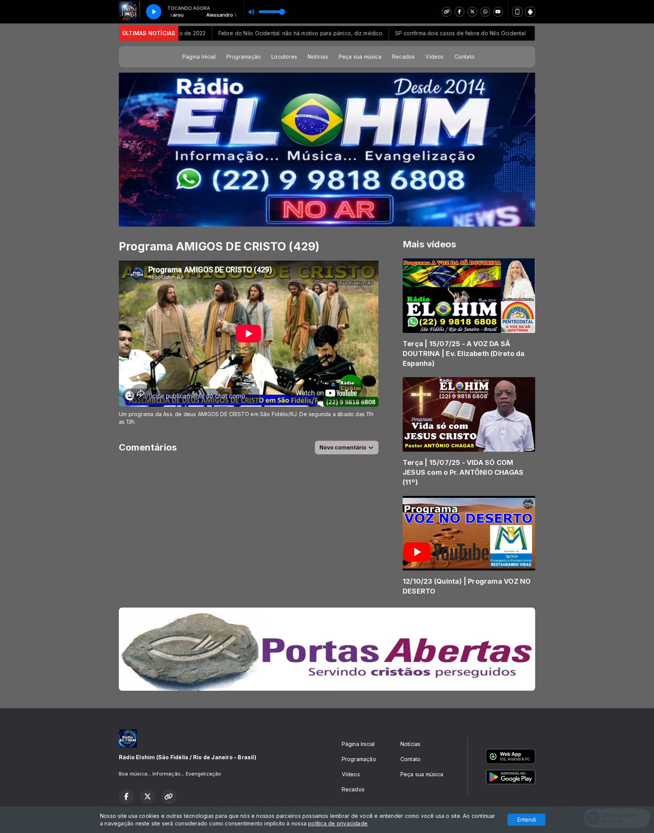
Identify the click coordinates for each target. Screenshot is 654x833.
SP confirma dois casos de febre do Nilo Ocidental (418, 33)
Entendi (526, 819)
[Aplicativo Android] (530, 12)
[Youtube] (498, 12)
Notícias (318, 56)
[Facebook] (459, 12)
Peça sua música (360, 56)
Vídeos (434, 56)
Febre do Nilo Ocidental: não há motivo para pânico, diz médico (256, 33)
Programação (243, 56)
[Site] (447, 12)
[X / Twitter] (472, 12)
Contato (465, 56)
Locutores (284, 56)
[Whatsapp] (485, 12)
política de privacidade (337, 823)
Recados (403, 56)
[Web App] (517, 12)
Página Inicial (199, 56)
